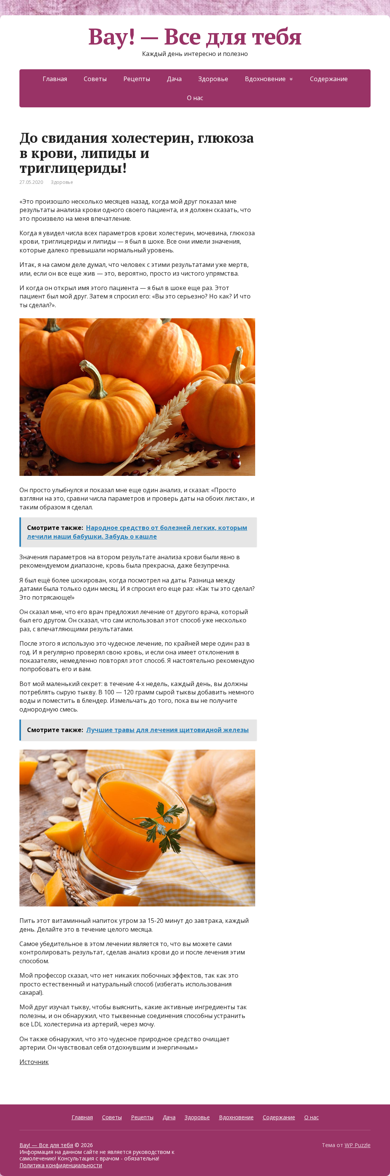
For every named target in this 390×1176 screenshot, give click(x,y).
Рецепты (136, 79)
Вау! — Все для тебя (194, 36)
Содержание (329, 79)
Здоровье (213, 79)
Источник (34, 1062)
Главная (55, 79)
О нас (195, 98)
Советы (95, 79)
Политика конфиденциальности (60, 1165)
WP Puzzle (358, 1145)
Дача (174, 79)
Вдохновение (265, 79)
